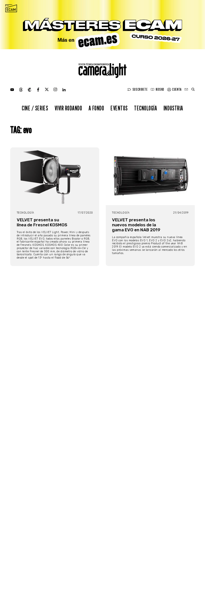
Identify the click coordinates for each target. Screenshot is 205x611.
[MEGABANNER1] (102, 24)
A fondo (96, 108)
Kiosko (160, 89)
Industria (173, 108)
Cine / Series (35, 108)
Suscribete (140, 89)
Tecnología (145, 108)
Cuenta (176, 89)
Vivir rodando (68, 108)
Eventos (119, 108)
